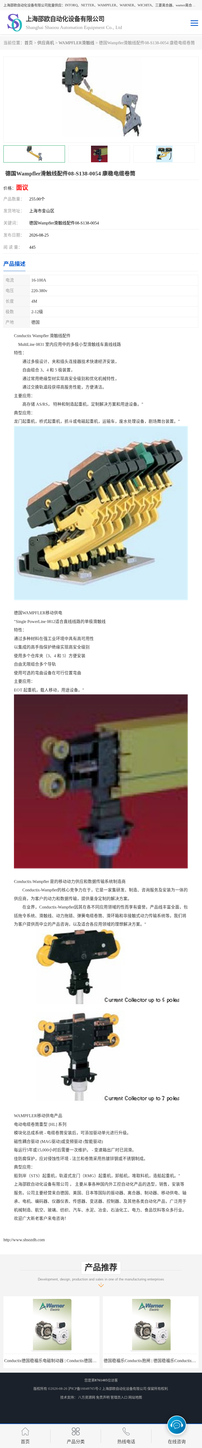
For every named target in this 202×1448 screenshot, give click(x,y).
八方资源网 (86, 1397)
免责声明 (103, 1397)
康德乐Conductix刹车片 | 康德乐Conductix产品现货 (150, 1360)
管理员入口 (119, 1397)
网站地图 (135, 1397)
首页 (28, 43)
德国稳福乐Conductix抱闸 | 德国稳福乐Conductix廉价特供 (56, 1360)
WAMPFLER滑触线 (76, 43)
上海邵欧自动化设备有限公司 (124, 1389)
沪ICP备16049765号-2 (84, 1389)
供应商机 (45, 43)
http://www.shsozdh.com (24, 1240)
